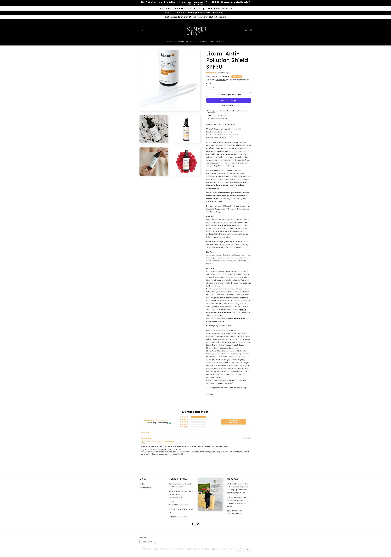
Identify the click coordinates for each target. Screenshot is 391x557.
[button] (141, 29)
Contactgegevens (246, 549)
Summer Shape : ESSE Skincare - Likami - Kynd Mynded (165, 549)
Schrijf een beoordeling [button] (233, 422)
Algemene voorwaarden (219, 549)
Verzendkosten (221, 80)
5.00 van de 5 (160, 420)
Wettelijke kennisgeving (244, 551)
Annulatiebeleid (145, 488)
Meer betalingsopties (229, 105)
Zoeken (142, 484)
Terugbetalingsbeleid (192, 549)
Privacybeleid (205, 549)
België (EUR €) (147, 542)
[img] (146, 438)
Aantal (208, 83)
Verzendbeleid (233, 549)
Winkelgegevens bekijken (217, 118)
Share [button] (211, 394)
